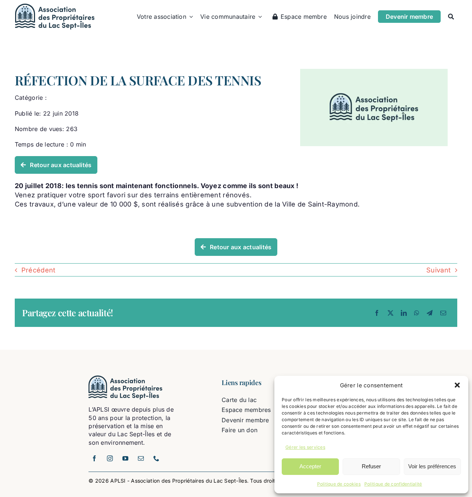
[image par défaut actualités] (374, 72)
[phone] (156, 458)
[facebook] (94, 458)
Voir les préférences (432, 466)
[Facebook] (377, 313)
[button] (457, 385)
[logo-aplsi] (54, 7)
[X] (390, 313)
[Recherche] (451, 17)
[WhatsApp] (416, 313)
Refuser (371, 466)
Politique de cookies (339, 484)
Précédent (38, 270)
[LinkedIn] (403, 313)
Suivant (438, 270)
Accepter (310, 466)
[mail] (141, 458)
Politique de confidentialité (393, 484)
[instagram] (110, 458)
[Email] (443, 313)
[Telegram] (429, 313)
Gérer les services (305, 447)
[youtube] (125, 458)
